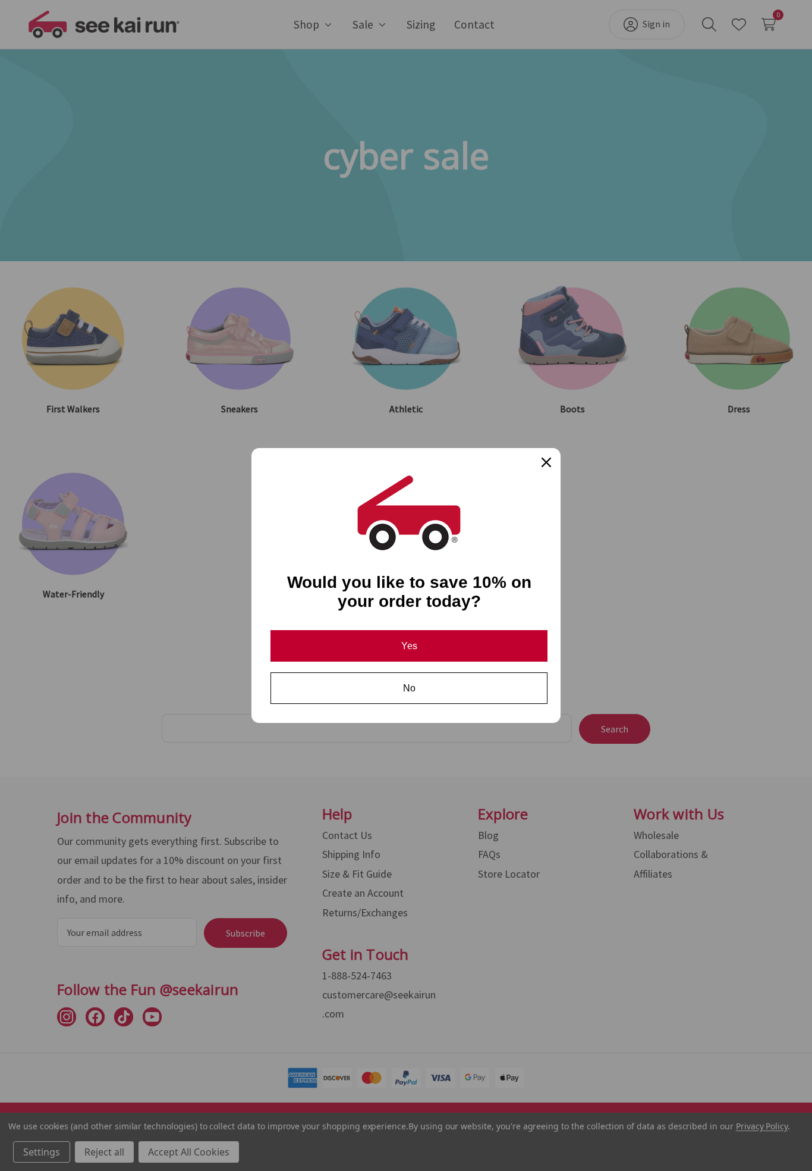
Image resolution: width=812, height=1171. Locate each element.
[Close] (546, 462)
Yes (409, 646)
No (409, 688)
